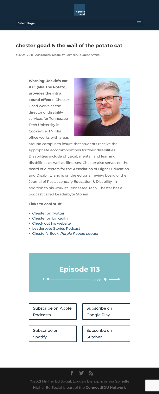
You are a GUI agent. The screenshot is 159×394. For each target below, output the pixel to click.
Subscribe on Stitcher (99, 333)
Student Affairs (89, 55)
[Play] (43, 279)
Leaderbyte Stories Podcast (56, 228)
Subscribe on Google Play (99, 311)
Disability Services (64, 55)
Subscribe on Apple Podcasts (52, 311)
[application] (79, 279)
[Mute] (105, 279)
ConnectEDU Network (106, 387)
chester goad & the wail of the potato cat (69, 45)
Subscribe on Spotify (46, 333)
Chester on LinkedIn (50, 218)
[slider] (113, 279)
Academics (43, 55)
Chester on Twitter (48, 213)
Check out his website (51, 223)
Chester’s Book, (65, 233)
